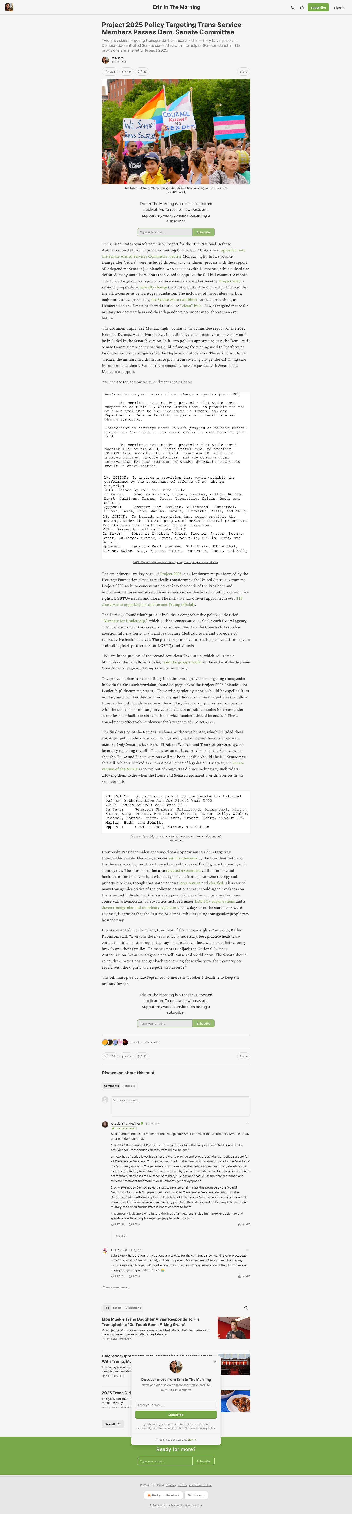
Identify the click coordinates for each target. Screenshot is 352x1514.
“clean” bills (190, 306)
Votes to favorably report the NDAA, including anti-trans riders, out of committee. (176, 838)
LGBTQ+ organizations (215, 901)
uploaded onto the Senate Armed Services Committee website (173, 253)
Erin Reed (118, 58)
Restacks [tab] (129, 1086)
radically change (153, 287)
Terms (182, 1485)
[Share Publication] (302, 7)
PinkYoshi (117, 1250)
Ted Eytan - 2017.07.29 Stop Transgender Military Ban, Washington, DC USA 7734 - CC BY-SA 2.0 (176, 190)
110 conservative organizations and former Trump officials (172, 601)
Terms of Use (196, 1424)
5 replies (121, 1236)
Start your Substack (165, 1495)
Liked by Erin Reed (125, 1128)
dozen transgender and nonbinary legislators (140, 908)
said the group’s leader (183, 662)
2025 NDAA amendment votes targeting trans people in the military (175, 562)
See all (110, 1424)
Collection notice (200, 1485)
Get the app (196, 1495)
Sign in (339, 7)
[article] (176, 1332)
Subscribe (318, 7)
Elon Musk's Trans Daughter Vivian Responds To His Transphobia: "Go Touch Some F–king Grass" (151, 1322)
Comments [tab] (111, 1086)
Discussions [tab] (133, 1308)
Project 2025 (230, 281)
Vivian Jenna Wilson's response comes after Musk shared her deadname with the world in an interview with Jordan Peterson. (155, 1332)
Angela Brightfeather (125, 1123)
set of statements (182, 858)
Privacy (171, 1485)
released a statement (183, 871)
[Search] (293, 7)
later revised (190, 883)
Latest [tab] (117, 1308)
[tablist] (119, 1086)
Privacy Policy (207, 1428)
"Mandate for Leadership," (125, 621)
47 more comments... (116, 1287)
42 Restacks (152, 1042)
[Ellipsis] (248, 1123)
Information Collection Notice (175, 1428)
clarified (216, 883)
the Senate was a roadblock (174, 300)
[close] (215, 1361)
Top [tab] (106, 1308)
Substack (156, 1505)
